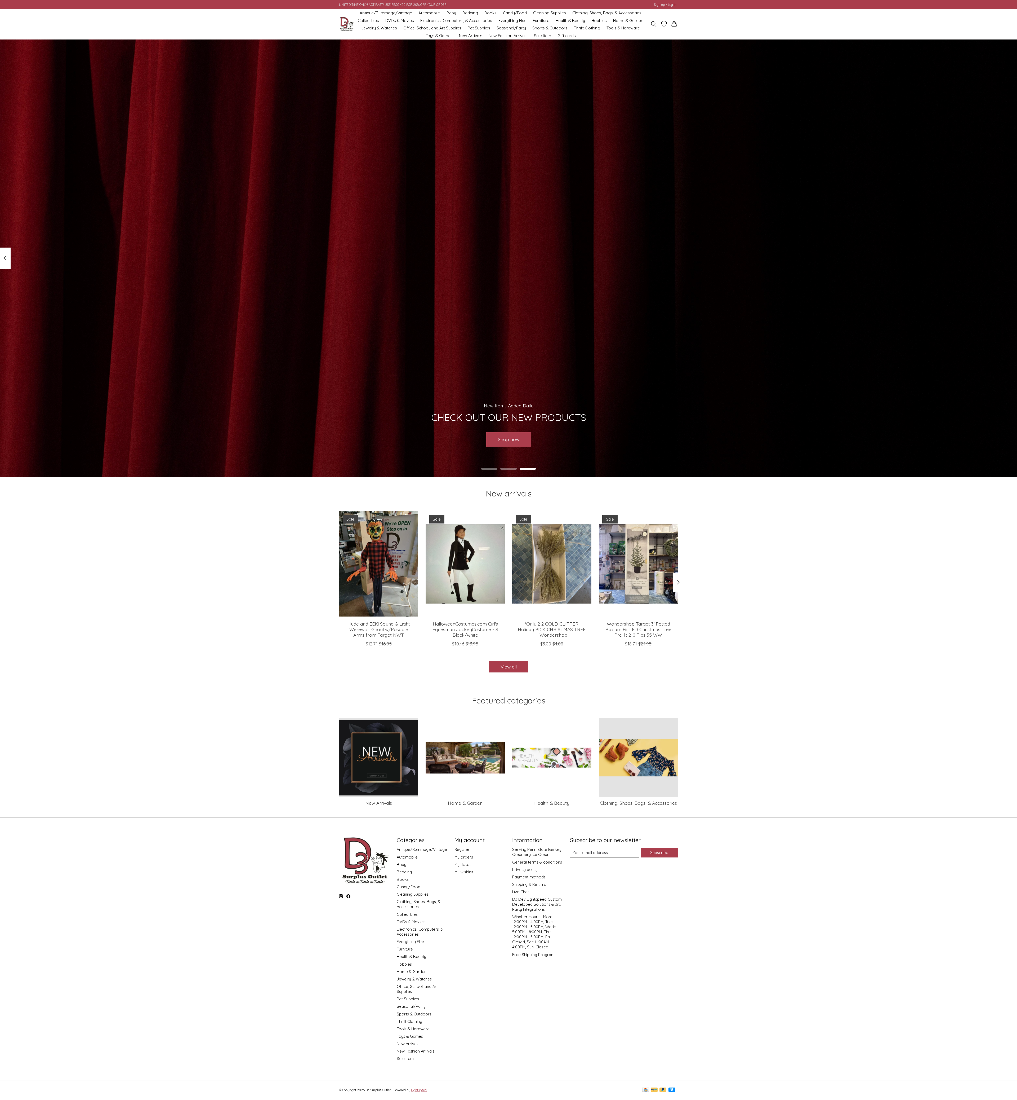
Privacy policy (525, 869)
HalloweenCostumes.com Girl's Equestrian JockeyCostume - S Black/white (465, 629)
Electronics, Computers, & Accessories (456, 20)
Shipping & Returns (529, 884)
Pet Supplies (479, 27)
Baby (451, 12)
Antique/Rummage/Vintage (386, 12)
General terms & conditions (537, 862)
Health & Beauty (570, 20)
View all (509, 667)
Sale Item (542, 35)
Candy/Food (515, 12)
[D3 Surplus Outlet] (346, 24)
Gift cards (566, 35)
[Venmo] (671, 1090)
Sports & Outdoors (550, 27)
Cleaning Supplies (549, 12)
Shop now (508, 439)
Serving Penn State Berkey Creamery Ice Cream (536, 852)
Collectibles (368, 20)
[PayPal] (654, 1090)
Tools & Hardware (623, 27)
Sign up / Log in (665, 5)
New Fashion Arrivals (508, 35)
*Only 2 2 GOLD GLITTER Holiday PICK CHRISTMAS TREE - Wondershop (552, 629)
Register (462, 849)
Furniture (541, 20)
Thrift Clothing (587, 27)
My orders (463, 857)
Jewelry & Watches (379, 27)
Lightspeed (419, 1090)
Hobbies (599, 20)
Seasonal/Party (511, 27)
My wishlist (463, 871)
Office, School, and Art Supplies (432, 27)
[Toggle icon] (654, 24)
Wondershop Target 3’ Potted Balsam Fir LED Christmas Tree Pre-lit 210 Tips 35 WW (638, 629)
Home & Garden (628, 20)
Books (490, 12)
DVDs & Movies (399, 20)
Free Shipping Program (533, 954)
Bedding (470, 12)
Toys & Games (439, 35)
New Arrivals (470, 35)
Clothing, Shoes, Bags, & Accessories (606, 12)
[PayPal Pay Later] (662, 1090)
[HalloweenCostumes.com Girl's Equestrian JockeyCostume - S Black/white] (465, 564)
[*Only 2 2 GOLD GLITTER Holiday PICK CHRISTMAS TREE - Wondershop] (551, 564)
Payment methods (529, 876)
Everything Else (512, 20)
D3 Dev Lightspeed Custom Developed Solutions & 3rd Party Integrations (537, 904)
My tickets (463, 864)
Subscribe (659, 852)
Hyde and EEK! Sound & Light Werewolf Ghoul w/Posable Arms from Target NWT (378, 629)
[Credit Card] (645, 1090)
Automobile (429, 12)
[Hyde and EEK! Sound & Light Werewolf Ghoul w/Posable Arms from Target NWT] (378, 564)
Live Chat (520, 891)
